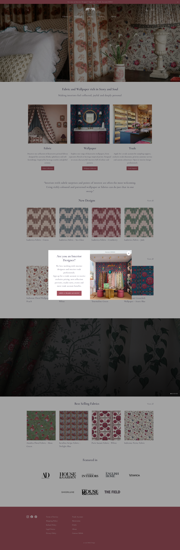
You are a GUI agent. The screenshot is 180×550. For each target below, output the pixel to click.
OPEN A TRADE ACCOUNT (69, 293)
